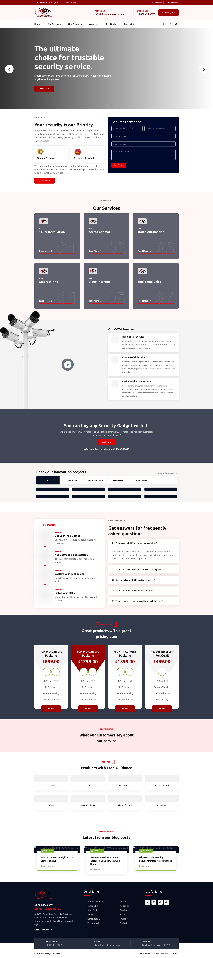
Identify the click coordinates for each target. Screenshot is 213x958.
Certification (93, 919)
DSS (42, 954)
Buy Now (51, 709)
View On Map (70, 3)
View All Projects (166, 473)
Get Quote (111, 24)
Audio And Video (149, 276)
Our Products (75, 24)
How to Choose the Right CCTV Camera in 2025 (57, 859)
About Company (95, 901)
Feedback (124, 910)
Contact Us (129, 24)
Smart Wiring (48, 276)
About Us (93, 24)
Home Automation (151, 226)
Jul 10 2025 (98, 851)
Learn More (45, 180)
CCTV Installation (52, 226)
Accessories (162, 805)
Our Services (54, 24)
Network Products (125, 805)
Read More (44, 98)
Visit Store (106, 442)
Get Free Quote (41, 930)
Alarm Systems (88, 805)
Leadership (92, 906)
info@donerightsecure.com (109, 14)
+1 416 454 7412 (121, 449)
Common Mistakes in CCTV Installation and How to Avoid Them (105, 860)
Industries (124, 906)
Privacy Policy (144, 954)
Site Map (175, 954)
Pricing (122, 919)
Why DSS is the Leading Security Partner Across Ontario (155, 859)
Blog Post (92, 910)
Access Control (99, 226)
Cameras (51, 785)
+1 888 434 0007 (146, 14)
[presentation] (9, 69)
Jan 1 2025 (147, 851)
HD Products (125, 785)
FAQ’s (90, 914)
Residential (157, 3)
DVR (88, 785)
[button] (100, 105)
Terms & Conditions (161, 954)
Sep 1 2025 (48, 851)
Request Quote (168, 12)
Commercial (173, 3)
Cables (51, 805)
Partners (123, 914)
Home (37, 24)
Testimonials (93, 923)
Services (123, 901)
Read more (46, 866)
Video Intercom (100, 276)
